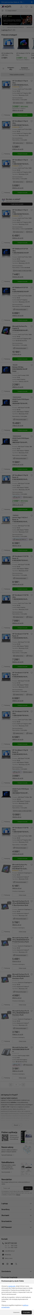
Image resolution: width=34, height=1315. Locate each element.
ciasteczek (11, 1286)
